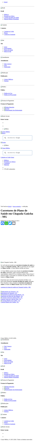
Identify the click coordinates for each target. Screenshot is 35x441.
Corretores (7, 163)
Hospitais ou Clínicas (9, 161)
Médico (6, 372)
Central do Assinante (9, 34)
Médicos (6, 14)
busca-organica (17, 206)
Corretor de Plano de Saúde (11, 17)
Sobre (5, 47)
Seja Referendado (17, 110)
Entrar (12, 157)
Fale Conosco (7, 64)
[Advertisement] (17, 188)
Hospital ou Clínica (9, 16)
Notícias (6, 81)
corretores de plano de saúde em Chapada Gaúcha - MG (16, 287)
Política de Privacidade (10, 94)
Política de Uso (8, 93)
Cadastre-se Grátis (9, 31)
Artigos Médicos (8, 79)
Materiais (6, 164)
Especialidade (7, 48)
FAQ (5, 65)
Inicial (5, 2)
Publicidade (7, 67)
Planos (6, 33)
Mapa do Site (7, 51)
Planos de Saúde (8, 50)
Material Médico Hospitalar (11, 19)
